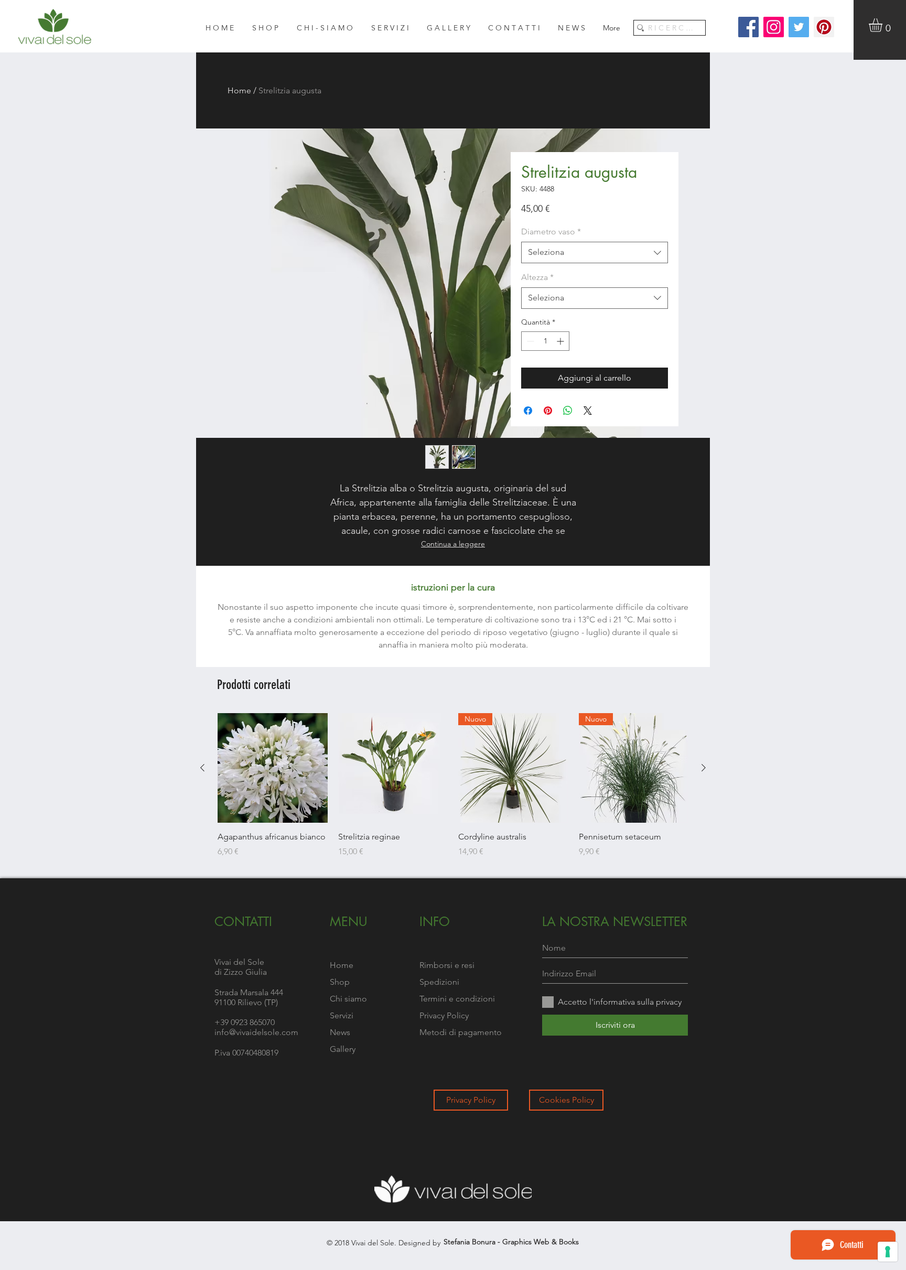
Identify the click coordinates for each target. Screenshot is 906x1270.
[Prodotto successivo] (703, 767)
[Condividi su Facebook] (528, 410)
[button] (883, 25)
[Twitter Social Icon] (799, 27)
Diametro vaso (551, 231)
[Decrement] (529, 341)
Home (239, 90)
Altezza (537, 277)
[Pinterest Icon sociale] (824, 27)
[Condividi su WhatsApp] (568, 410)
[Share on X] (587, 410)
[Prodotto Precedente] (202, 767)
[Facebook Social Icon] (748, 27)
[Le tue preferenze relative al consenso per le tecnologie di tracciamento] (888, 1252)
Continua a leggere (453, 543)
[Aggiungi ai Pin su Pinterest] (548, 410)
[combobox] (594, 252)
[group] (453, 791)
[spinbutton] (545, 341)
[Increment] (561, 341)
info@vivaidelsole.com (256, 1032)
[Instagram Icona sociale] (773, 27)
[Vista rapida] (273, 768)
